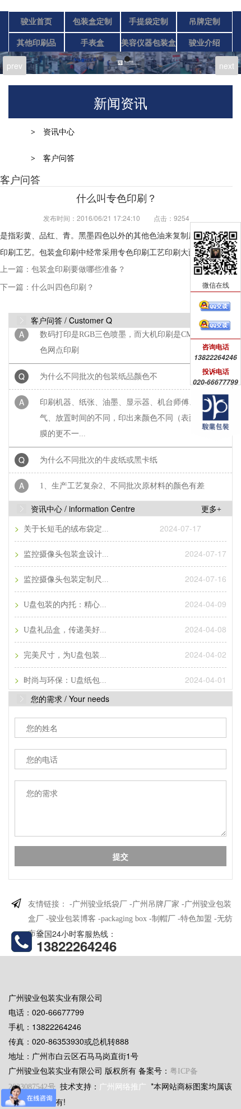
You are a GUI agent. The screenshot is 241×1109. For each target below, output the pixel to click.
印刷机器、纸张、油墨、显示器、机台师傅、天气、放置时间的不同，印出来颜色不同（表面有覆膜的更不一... (126, 413)
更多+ (211, 509)
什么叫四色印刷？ (62, 287)
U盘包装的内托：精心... (63, 604)
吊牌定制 (204, 21)
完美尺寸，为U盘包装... (63, 655)
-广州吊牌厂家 (154, 904)
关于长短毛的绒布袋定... (65, 529)
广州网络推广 (122, 1087)
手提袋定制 (148, 21)
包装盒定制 (92, 21)
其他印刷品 (36, 43)
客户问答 (59, 158)
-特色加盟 (195, 918)
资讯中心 (59, 132)
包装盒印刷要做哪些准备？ (78, 269)
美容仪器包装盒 (148, 43)
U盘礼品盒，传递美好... (63, 630)
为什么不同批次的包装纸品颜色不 (98, 372)
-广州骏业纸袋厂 (98, 904)
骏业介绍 (204, 43)
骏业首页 (36, 21)
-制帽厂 (162, 918)
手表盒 (92, 43)
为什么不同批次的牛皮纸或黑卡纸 (98, 455)
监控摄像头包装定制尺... (65, 579)
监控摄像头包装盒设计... (65, 554)
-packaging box (122, 918)
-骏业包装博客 (71, 918)
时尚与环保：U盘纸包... (63, 680)
